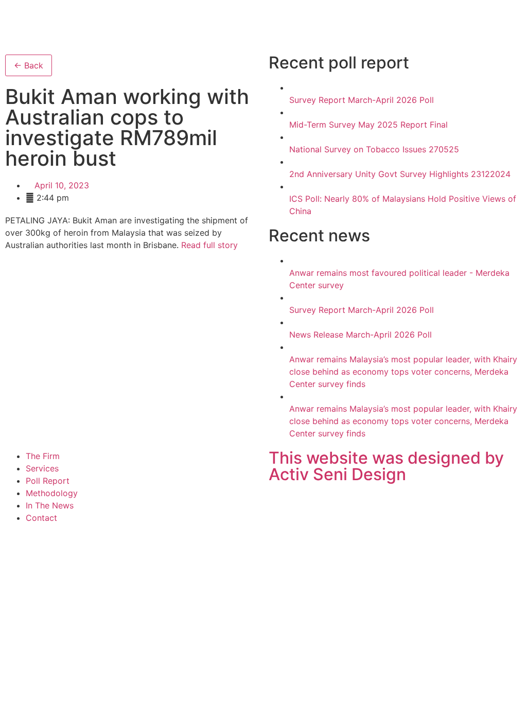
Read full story (209, 245)
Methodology (52, 493)
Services (42, 468)
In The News (50, 505)
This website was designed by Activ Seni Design (386, 466)
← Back (28, 65)
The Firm (43, 456)
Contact (41, 518)
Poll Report (47, 481)
